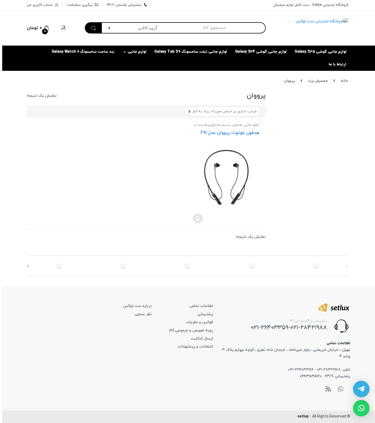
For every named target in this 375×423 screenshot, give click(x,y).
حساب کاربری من (40, 4)
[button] (361, 408)
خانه (344, 80)
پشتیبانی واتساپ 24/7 (124, 4)
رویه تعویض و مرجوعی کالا (191, 330)
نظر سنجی (143, 314)
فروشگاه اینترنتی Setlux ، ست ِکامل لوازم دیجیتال (310, 4)
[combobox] (215, 27)
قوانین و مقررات (199, 322)
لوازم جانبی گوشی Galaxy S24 (261, 51)
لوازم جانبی (137, 51)
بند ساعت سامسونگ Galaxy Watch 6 (83, 51)
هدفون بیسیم (232, 125)
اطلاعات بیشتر (198, 218)
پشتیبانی (205, 314)
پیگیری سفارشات (79, 4)
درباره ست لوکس (137, 306)
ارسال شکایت (202, 338)
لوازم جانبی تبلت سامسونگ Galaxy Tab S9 (190, 51)
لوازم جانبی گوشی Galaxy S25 (320, 51)
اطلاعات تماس (201, 306)
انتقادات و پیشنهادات (195, 346)
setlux (303, 416)
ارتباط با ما (337, 64)
